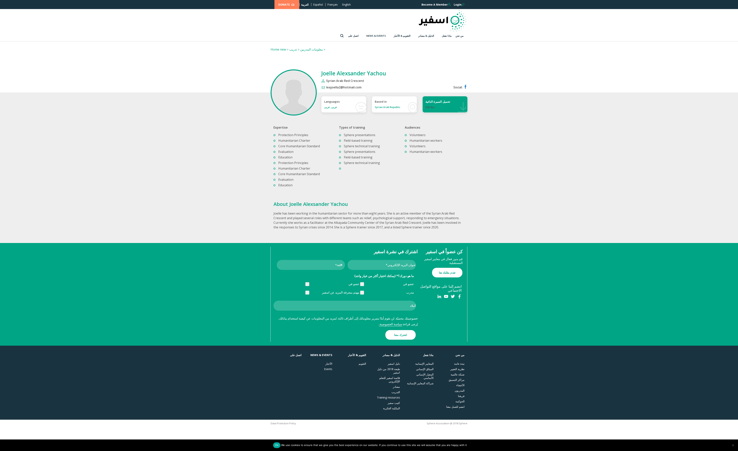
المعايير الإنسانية (424, 363)
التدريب (395, 392)
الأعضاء (460, 385)
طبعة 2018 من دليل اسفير (388, 370)
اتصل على (353, 35)
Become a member (434, 4)
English (346, 4)
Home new (278, 49)
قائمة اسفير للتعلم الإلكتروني (389, 379)
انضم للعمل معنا (455, 407)
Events (328, 369)
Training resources (388, 397)
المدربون (460, 390)
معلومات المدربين (311, 49)
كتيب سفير (394, 403)
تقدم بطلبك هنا (447, 272)
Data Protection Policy (283, 423)
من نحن (459, 35)
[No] (733, 445)
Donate (284, 4)
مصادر (396, 387)
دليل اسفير (394, 363)
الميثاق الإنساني (425, 369)
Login (457, 4)
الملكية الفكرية (391, 408)
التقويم (362, 363)
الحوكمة (460, 401)
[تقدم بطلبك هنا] (447, 268)
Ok (276, 445)
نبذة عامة (459, 363)
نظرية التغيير (457, 369)
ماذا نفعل (447, 35)
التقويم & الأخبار (402, 35)
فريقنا (461, 396)
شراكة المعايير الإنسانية (420, 383)
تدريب (293, 49)
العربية (305, 4)
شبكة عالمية (458, 374)
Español (318, 4)
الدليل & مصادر (426, 35)
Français (332, 4)
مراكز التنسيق (457, 380)
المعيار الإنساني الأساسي (425, 376)
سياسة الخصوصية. (390, 324)
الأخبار (328, 363)
